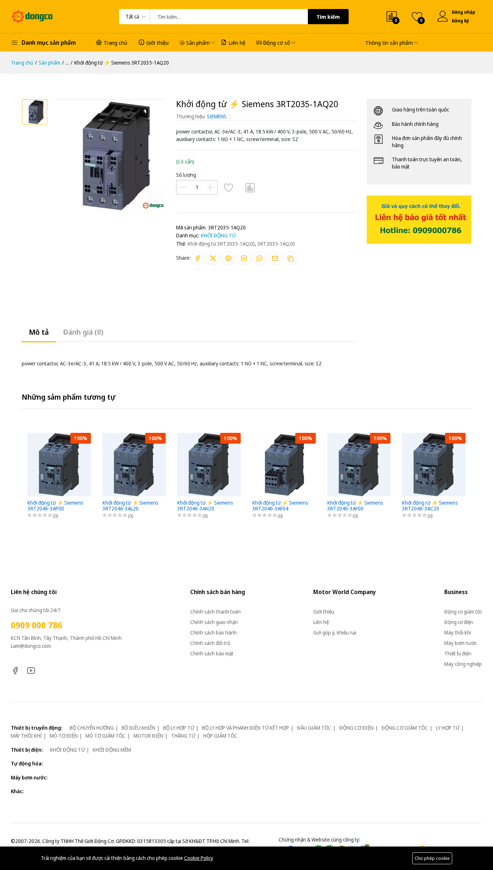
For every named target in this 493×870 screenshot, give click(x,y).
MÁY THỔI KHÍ (26, 735)
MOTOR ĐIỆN (148, 735)
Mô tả (39, 332)
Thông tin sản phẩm (389, 42)
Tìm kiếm (328, 16)
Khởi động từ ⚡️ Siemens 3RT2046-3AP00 (55, 506)
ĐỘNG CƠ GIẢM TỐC (404, 727)
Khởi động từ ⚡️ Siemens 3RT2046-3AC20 (430, 506)
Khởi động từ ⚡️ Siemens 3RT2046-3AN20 (205, 506)
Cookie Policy (198, 857)
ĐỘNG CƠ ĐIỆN (356, 727)
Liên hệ (236, 42)
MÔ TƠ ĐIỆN (64, 735)
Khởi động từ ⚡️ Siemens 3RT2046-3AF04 (280, 506)
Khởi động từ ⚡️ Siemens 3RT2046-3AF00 (355, 506)
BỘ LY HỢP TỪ (178, 727)
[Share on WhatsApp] (259, 258)
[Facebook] (15, 670)
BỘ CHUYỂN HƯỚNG (92, 727)
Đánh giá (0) (83, 332)
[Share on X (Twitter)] (213, 258)
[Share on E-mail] (275, 258)
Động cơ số (276, 42)
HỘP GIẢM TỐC (220, 735)
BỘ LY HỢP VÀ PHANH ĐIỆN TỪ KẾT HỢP (245, 727)
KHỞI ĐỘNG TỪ (218, 235)
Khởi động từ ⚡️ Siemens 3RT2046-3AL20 (130, 506)
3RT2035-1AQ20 (276, 243)
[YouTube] (31, 670)
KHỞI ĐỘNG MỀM (112, 749)
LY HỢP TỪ (447, 727)
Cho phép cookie (432, 858)
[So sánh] (250, 187)
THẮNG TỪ (183, 735)
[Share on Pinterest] (228, 258)
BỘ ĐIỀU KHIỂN (138, 727)
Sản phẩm (198, 42)
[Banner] (419, 218)
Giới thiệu (157, 42)
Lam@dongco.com (31, 645)
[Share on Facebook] (197, 258)
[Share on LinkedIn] (244, 258)
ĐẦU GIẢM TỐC (314, 727)
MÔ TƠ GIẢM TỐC (106, 735)
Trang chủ (115, 42)
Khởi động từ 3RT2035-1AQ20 (221, 243)
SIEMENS (217, 116)
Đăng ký (460, 21)
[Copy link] (290, 258)
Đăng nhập (463, 12)
